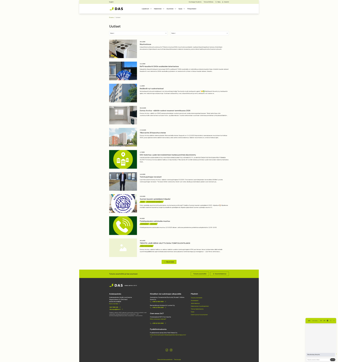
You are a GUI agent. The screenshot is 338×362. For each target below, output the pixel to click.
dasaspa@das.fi (114, 309)
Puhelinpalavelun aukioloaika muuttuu (155, 221)
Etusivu (111, 17)
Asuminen (170, 9)
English (111, 2)
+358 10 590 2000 (158, 307)
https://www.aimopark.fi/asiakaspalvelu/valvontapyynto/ (168, 335)
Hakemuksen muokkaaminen (200, 306)
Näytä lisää (170, 262)
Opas (180, 9)
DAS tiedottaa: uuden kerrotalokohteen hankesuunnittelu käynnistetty (168, 155)
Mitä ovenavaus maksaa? (158, 319)
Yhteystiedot (191, 9)
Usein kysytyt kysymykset (199, 315)
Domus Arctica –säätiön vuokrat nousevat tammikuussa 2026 (165, 110)
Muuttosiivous (145, 44)
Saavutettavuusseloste (164, 359)
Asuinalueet (194, 300)
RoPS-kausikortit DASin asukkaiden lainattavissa (159, 66)
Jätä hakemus (195, 303)
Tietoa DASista (208, 2)
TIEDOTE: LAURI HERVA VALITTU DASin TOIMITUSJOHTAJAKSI (165, 243)
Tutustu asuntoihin (199, 274)
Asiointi (226, 2)
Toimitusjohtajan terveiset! (151, 177)
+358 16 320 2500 (158, 323)
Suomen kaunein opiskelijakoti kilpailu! (155, 199)
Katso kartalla (113, 304)
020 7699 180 (113, 307)
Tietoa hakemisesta (197, 309)
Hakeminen (158, 9)
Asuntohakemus (220, 274)
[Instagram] (171, 350)
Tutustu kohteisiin (196, 298)
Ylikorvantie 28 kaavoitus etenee (153, 133)
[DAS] (116, 9)
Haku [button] (219, 2)
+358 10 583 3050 (158, 301)
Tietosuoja (177, 359)
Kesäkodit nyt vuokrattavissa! (152, 88)
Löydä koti (145, 9)
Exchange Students (195, 2)
